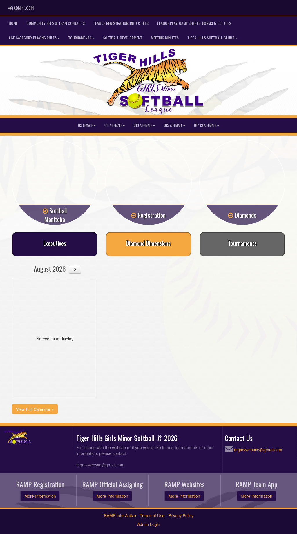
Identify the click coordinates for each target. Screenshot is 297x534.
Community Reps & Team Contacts (55, 23)
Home (13, 23)
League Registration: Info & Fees (120, 23)
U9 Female (85, 125)
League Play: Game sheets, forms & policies (194, 23)
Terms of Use (152, 515)
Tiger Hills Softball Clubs (210, 37)
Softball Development (122, 37)
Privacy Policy (180, 515)
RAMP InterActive (120, 515)
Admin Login (148, 524)
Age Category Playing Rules (33, 37)
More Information (40, 496)
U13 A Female (143, 125)
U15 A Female (173, 125)
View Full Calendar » (35, 409)
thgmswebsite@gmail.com (258, 450)
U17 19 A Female (205, 125)
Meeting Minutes (165, 37)
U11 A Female (113, 125)
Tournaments (79, 37)
